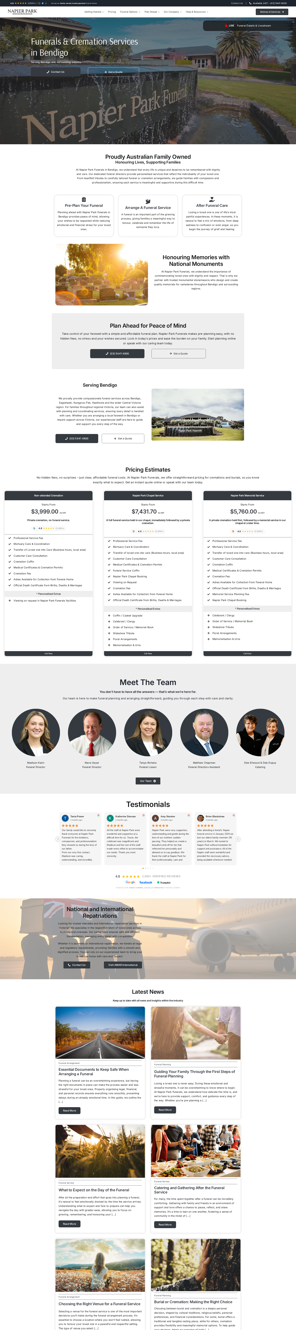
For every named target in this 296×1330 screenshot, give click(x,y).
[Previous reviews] (58, 838)
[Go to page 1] (145, 868)
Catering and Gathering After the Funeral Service (189, 1190)
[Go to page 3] (150, 868)
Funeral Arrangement (69, 1063)
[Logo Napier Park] (22, 12)
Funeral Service (66, 1183)
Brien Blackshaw (215, 816)
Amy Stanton (168, 816)
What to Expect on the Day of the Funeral (94, 1190)
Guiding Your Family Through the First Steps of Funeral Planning (194, 1073)
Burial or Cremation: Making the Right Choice (193, 1302)
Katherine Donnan (125, 816)
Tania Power (77, 816)
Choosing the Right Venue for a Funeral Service (99, 1304)
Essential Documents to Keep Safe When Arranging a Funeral (94, 1071)
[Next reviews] (237, 838)
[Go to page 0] (143, 868)
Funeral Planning (162, 1064)
